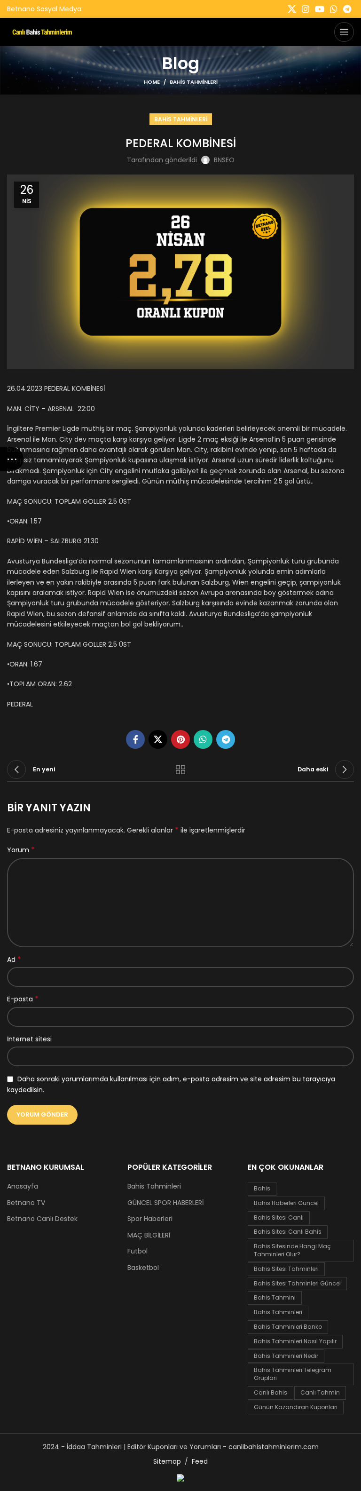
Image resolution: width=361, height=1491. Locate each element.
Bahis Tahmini (275, 1297)
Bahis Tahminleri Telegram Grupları (292, 1374)
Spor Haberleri (150, 1218)
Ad (14, 959)
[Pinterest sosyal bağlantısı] (180, 739)
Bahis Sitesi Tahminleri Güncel (297, 1283)
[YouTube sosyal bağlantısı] (319, 9)
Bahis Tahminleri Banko (288, 1327)
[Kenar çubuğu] (12, 459)
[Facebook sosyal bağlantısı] (135, 739)
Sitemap (167, 1461)
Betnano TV (26, 1202)
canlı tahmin (320, 1392)
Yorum (21, 850)
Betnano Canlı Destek (42, 1218)
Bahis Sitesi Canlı (279, 1217)
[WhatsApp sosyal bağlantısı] (333, 9)
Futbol (137, 1251)
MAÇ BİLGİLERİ (148, 1235)
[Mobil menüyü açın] (344, 32)
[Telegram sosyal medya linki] (347, 9)
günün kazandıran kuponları (295, 1407)
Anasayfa (22, 1186)
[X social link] (292, 9)
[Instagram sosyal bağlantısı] (305, 9)
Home (152, 82)
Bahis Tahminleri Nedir (286, 1356)
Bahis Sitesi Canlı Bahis (288, 1232)
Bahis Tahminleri (194, 82)
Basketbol (143, 1267)
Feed (200, 1461)
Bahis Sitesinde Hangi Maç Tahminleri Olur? (292, 1250)
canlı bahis (270, 1392)
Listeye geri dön (180, 769)
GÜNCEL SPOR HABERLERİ (165, 1202)
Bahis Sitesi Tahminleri (286, 1269)
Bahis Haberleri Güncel (286, 1203)
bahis (262, 1188)
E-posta (23, 999)
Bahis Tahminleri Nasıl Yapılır (295, 1341)
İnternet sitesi (29, 1039)
